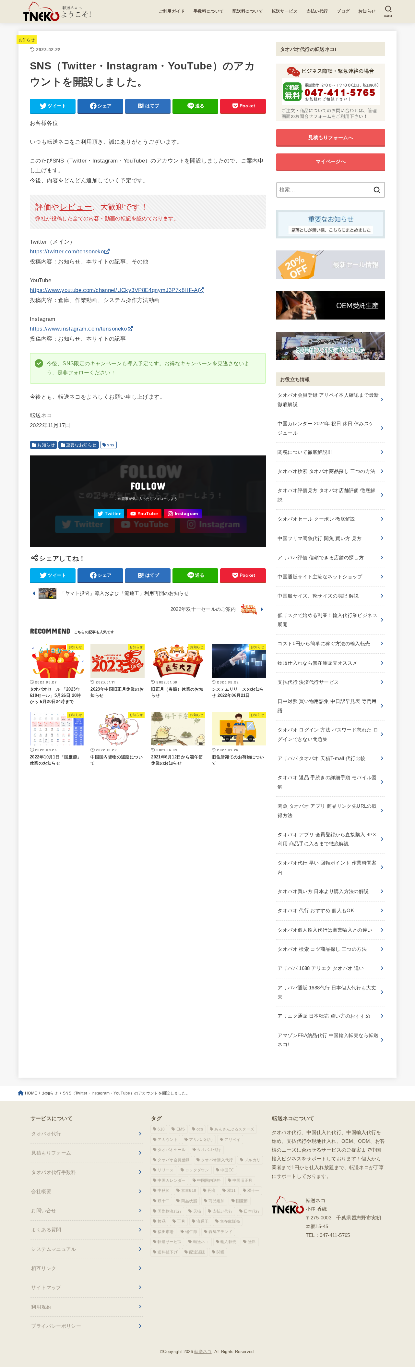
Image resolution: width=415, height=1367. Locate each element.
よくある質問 (46, 1229)
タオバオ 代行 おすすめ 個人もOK (316, 910)
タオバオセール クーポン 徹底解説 (316, 519)
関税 (221, 1252)
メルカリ (252, 1160)
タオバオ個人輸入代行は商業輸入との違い (325, 930)
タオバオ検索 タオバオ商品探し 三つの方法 (326, 471)
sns (110, 444)
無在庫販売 (230, 1221)
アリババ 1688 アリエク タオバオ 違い (321, 968)
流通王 (202, 1221)
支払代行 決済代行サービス (308, 682)
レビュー (76, 207)
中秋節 (164, 1190)
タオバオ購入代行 (217, 1160)
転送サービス (285, 11)
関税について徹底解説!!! (305, 452)
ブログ (343, 11)
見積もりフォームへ (330, 137)
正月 (181, 1221)
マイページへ (331, 161)
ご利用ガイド (172, 11)
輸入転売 (228, 1242)
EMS (180, 1129)
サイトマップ (46, 1287)
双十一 (253, 1190)
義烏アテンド (220, 1231)
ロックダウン (197, 1170)
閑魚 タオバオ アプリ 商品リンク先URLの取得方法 (327, 810)
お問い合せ (43, 1210)
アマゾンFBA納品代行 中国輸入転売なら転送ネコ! (328, 1040)
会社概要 (41, 1191)
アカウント (168, 1139)
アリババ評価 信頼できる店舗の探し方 (321, 557)
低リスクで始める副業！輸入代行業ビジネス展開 (327, 619)
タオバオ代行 (46, 1133)
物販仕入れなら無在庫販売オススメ (317, 663)
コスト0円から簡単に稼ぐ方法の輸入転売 (324, 643)
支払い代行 (317, 11)
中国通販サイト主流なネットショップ (320, 576)
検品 (162, 1221)
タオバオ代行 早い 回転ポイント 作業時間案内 (327, 867)
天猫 (197, 1211)
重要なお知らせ (81, 444)
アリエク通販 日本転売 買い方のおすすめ (324, 1016)
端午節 (191, 1231)
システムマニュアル (53, 1249)
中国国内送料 (209, 1180)
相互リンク (43, 1268)
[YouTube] (144, 513)
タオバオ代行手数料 (53, 1172)
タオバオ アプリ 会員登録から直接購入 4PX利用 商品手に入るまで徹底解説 (327, 839)
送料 (252, 1242)
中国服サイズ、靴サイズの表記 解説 (318, 596)
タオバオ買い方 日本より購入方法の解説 (323, 891)
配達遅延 (197, 1252)
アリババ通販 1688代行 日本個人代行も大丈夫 (327, 992)
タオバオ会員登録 (173, 1160)
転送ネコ (201, 1242)
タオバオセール (171, 1149)
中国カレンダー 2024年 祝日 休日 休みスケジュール (326, 428)
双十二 (164, 1201)
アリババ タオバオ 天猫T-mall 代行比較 (321, 758)
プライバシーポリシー (56, 1326)
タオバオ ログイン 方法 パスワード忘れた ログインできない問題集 (328, 734)
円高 (212, 1190)
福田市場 (165, 1231)
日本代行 (252, 1211)
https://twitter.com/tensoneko (67, 251)
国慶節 (242, 1201)
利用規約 (41, 1307)
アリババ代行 (201, 1139)
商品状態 (189, 1201)
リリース (165, 1170)
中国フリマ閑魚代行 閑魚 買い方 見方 (320, 538)
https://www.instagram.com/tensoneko (78, 329)
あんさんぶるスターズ (234, 1129)
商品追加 (216, 1201)
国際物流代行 (170, 1211)
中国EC (227, 1170)
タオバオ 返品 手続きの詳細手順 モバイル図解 (327, 782)
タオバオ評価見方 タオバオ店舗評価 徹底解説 (326, 495)
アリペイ (232, 1139)
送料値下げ (168, 1252)
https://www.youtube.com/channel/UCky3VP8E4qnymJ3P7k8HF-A (114, 290)
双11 (231, 1190)
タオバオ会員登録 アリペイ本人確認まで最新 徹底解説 (328, 399)
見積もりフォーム (51, 1152)
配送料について (247, 11)
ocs (199, 1129)
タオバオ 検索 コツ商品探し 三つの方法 (322, 949)
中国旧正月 (242, 1180)
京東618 (188, 1190)
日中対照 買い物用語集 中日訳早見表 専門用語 (327, 705)
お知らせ (367, 11)
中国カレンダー (171, 1180)
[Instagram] (183, 513)
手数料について (209, 11)
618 (161, 1129)
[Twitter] (109, 513)
